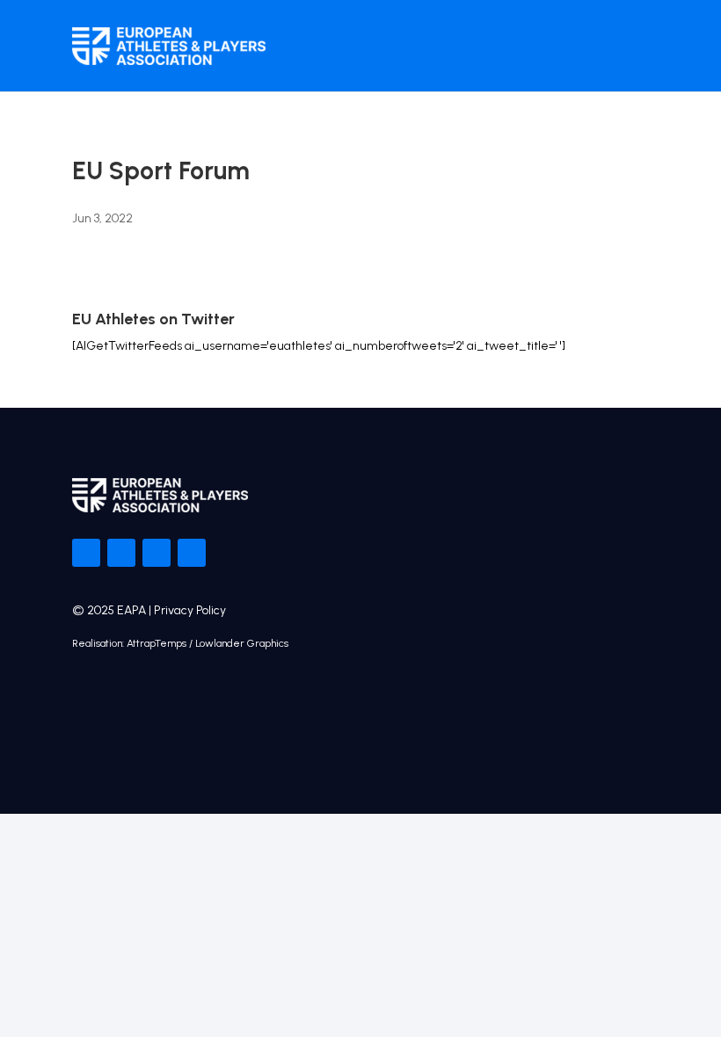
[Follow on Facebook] (86, 553)
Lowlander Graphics (241, 643)
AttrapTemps (156, 643)
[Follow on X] (121, 553)
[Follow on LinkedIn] (192, 553)
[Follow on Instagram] (156, 553)
